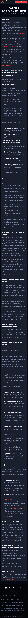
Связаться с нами (21, 595)
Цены (11, 2)
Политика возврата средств (9, 595)
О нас (5, 591)
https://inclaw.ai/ (22, 33)
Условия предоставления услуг (16, 591)
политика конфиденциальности (14, 593)
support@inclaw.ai (6, 65)
